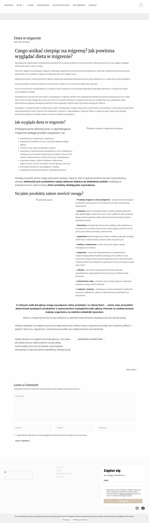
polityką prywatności (126, 494)
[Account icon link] (134, 5)
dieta (16, 42)
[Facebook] (143, 508)
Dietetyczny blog (61, 5)
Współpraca (43, 5)
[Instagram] (137, 508)
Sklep (19, 5)
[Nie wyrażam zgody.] (146, 518)
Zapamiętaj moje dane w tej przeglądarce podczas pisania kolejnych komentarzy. (52, 435)
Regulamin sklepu (64, 474)
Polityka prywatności (80, 520)
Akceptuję (66, 520)
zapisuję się (123, 501)
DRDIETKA (8, 5)
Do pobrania (79, 5)
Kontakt (93, 5)
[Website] (116, 428)
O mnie (30, 5)
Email (106, 480)
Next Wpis (132, 369)
